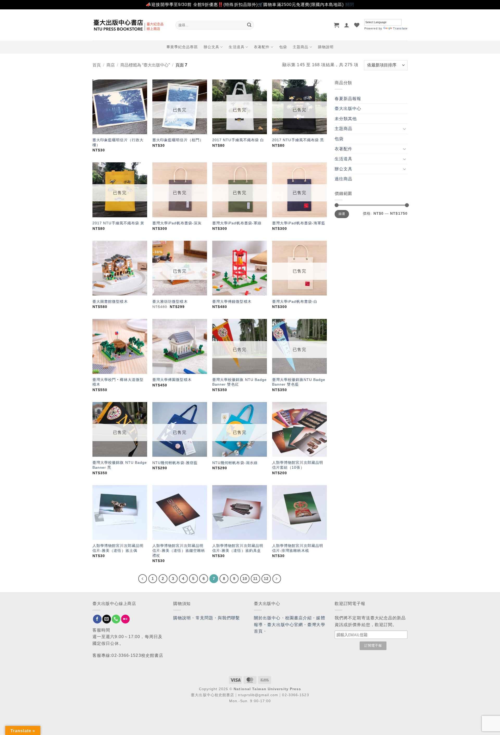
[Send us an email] (106, 619)
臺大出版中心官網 (285, 624)
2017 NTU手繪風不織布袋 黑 (298, 140)
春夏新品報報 (348, 98)
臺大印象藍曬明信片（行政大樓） (117, 142)
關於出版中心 (267, 618)
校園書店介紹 (298, 618)
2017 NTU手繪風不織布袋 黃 (118, 223)
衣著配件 (262, 47)
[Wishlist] (357, 25)
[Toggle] (404, 129)
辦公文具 (211, 47)
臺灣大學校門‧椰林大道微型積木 (117, 382)
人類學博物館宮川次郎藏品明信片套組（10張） (297, 465)
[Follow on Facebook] (97, 619)
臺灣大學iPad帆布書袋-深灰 (177, 223)
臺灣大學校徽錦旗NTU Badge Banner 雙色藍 (299, 382)
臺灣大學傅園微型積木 (172, 380)
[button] (336, 25)
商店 (111, 65)
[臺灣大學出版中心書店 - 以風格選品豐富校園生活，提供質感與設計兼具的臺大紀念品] (130, 25)
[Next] (276, 578)
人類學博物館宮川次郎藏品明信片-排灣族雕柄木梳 (297, 548)
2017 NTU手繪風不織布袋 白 (238, 140)
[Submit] (249, 25)
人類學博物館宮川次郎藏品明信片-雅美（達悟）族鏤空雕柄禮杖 (178, 550)
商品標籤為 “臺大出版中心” (145, 65)
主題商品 (300, 47)
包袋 (283, 47)
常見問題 (204, 618)
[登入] (346, 25)
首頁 (96, 65)
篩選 (342, 214)
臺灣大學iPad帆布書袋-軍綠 (237, 223)
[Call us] (116, 619)
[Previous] (142, 578)
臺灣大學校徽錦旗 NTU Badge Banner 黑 (119, 465)
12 (266, 578)
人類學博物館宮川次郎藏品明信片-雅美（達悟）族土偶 (117, 548)
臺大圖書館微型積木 (110, 301)
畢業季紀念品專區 (182, 47)
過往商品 (343, 179)
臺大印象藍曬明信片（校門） (177, 140)
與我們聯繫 (229, 618)
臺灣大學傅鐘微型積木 (232, 301)
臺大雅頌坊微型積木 (170, 301)
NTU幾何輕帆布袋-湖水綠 (235, 463)
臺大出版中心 (348, 108)
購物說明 (326, 47)
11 (255, 578)
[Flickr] (125, 619)
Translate (400, 28)
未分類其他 (346, 118)
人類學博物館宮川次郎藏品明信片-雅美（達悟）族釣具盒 (237, 548)
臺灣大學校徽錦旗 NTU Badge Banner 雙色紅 (239, 382)
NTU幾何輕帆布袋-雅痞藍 (175, 463)
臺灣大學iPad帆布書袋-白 (294, 301)
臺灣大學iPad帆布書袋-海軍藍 (299, 223)
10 (244, 578)
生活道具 (236, 47)
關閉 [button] (349, 4)
